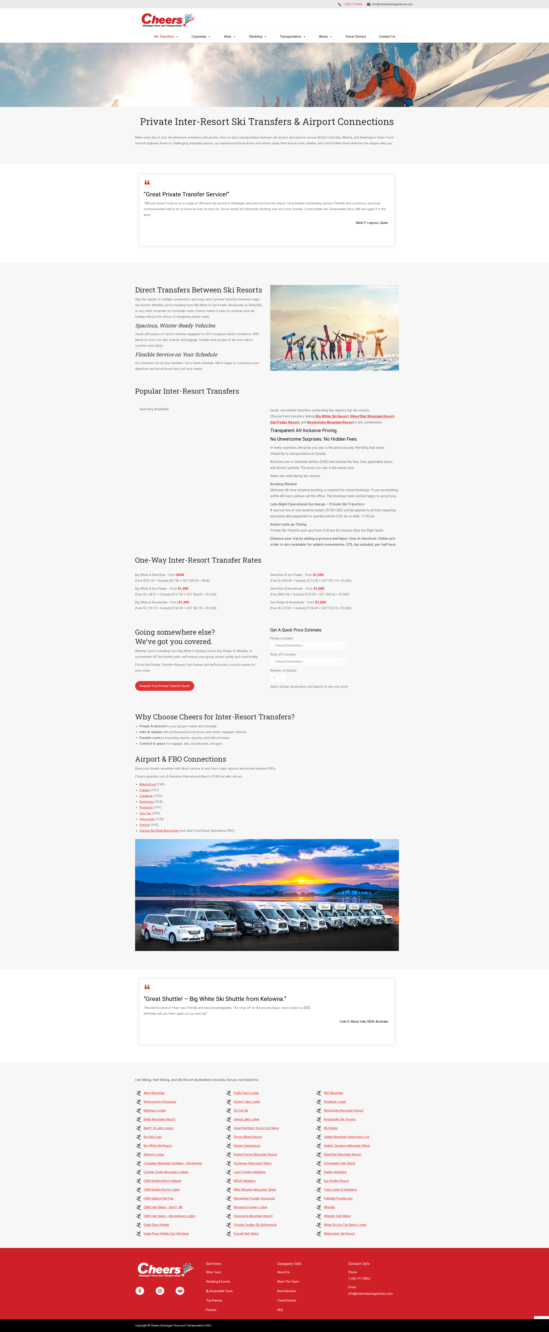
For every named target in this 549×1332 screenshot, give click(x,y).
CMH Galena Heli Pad (158, 1198)
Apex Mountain (154, 1093)
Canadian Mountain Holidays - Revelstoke (173, 1163)
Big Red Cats (153, 1137)
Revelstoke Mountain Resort (330, 422)
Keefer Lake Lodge (247, 1102)
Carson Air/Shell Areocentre (159, 831)
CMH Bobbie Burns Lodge (162, 1190)
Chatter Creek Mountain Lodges (166, 1172)
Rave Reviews (286, 1291)
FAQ (280, 1310)
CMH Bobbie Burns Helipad (162, 1181)
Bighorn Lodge (154, 1154)
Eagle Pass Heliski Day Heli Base (166, 1234)
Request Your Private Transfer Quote (165, 686)
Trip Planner (214, 1300)
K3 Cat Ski (241, 1110)
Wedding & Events (218, 1281)
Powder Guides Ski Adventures (255, 1225)
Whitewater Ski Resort (339, 1234)
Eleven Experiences (247, 1146)
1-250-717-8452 (352, 4)
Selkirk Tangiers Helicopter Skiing (347, 1146)
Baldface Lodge (155, 1110)
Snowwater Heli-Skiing (339, 1163)
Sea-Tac (145, 813)
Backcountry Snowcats (160, 1102)
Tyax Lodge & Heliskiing (340, 1190)
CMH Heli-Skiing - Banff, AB (163, 1207)
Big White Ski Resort (332, 416)
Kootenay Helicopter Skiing (252, 1163)
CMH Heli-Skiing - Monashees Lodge (169, 1216)
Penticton (146, 807)
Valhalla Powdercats (338, 1198)
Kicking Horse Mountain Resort (255, 1154)
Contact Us (387, 37)
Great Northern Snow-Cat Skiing (256, 1128)
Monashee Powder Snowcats (254, 1198)
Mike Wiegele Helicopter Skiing (255, 1190)
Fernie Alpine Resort (248, 1137)
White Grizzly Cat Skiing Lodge (345, 1225)
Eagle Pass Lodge (246, 1093)
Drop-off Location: (283, 654)
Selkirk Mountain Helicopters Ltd (346, 1137)
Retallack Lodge (335, 1102)
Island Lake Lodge (246, 1119)
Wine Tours (213, 1272)
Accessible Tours (221, 1291)
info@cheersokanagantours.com (392, 4)
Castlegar (146, 796)
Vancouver (147, 819)
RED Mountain (333, 1093)
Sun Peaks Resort (284, 422)
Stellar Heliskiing (335, 1172)
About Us (283, 1272)
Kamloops (146, 802)
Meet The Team (288, 1281)
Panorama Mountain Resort (253, 1216)
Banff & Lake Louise (158, 1128)
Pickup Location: (281, 638)
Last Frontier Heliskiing (250, 1172)
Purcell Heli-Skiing (246, 1234)
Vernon (144, 825)
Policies (211, 1310)
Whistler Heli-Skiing (337, 1216)
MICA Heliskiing (244, 1181)
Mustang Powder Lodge (250, 1207)
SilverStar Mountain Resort (372, 416)
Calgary (144, 790)
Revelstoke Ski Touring (340, 1119)
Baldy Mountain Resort (159, 1119)
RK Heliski (331, 1128)
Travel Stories (355, 37)
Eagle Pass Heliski (156, 1225)
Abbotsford (147, 784)
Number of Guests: (283, 670)
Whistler (329, 1207)
